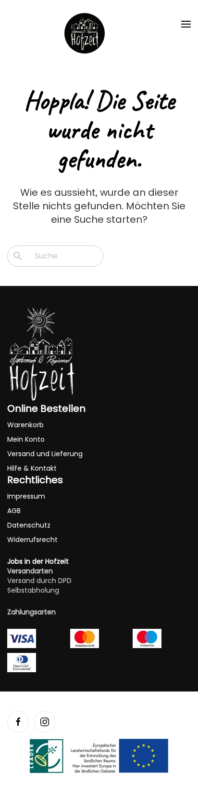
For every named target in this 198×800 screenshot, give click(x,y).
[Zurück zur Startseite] (85, 33)
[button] (186, 24)
